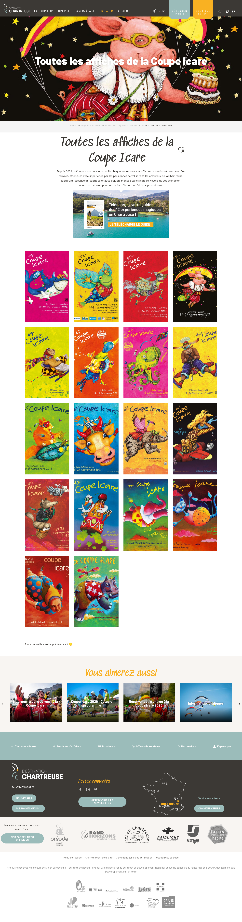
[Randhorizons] (98, 834)
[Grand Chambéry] (169, 902)
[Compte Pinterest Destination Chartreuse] (96, 790)
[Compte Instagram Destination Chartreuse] (88, 790)
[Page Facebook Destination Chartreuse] (80, 790)
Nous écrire (24, 798)
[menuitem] (17, 8)
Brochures (108, 746)
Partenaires (188, 746)
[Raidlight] (168, 834)
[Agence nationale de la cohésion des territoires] (112, 891)
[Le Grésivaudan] (88, 906)
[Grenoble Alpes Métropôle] (120, 903)
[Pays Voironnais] (104, 905)
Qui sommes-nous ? (28, 808)
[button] (227, 12)
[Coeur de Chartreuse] (72, 902)
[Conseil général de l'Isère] (145, 889)
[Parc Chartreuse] (80, 886)
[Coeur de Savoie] (152, 903)
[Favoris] (220, 11)
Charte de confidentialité (98, 857)
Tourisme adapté (25, 746)
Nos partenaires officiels (22, 838)
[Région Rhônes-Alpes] (128, 888)
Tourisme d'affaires (68, 746)
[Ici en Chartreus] (137, 835)
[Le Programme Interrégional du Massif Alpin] (95, 890)
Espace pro (224, 746)
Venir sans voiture (209, 798)
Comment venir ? (209, 808)
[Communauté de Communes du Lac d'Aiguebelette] (136, 905)
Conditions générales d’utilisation (134, 857)
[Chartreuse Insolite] (217, 834)
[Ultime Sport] (193, 834)
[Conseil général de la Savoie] (160, 887)
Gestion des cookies (167, 857)
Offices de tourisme (147, 746)
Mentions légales (72, 857)
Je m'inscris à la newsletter (102, 801)
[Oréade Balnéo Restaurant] (59, 834)
